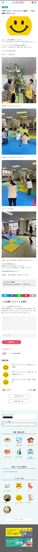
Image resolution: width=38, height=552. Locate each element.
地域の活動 (5, 7)
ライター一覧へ (19, 519)
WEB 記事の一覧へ (19, 396)
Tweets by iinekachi (8, 415)
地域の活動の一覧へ (19, 401)
